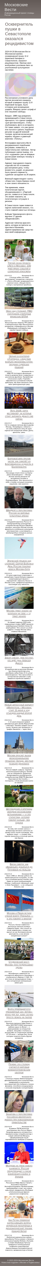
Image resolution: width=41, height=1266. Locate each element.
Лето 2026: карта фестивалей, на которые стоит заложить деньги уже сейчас (19, 414)
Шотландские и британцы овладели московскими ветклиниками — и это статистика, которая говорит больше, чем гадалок (19, 816)
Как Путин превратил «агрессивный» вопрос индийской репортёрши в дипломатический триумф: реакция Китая (19, 1225)
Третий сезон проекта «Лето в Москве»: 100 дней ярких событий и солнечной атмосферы (19, 267)
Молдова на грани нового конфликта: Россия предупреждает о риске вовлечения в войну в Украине (19, 1171)
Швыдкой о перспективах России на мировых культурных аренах (19, 513)
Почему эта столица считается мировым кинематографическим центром (19, 1068)
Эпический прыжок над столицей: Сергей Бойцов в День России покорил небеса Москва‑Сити (19, 564)
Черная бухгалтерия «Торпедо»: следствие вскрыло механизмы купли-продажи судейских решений (19, 361)
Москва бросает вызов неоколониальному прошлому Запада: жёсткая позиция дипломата (19, 759)
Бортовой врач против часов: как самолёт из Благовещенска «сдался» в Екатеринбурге (19, 462)
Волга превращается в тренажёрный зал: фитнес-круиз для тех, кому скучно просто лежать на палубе (19, 1013)
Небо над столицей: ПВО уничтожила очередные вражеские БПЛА (19, 314)
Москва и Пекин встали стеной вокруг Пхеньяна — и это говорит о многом (19, 916)
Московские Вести (16, 7)
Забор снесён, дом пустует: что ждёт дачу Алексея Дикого (19, 660)
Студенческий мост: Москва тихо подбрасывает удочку (19, 964)
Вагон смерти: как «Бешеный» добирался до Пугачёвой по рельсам (19, 867)
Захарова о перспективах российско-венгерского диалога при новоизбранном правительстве (19, 1118)
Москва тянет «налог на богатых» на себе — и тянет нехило (19, 613)
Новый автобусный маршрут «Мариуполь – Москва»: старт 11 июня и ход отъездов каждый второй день (19, 710)
